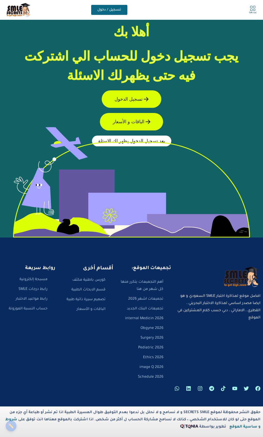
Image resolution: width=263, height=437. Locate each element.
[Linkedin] (188, 388)
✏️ (11, 426)
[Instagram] (200, 388)
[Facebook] (258, 388)
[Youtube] (235, 388)
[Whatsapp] (177, 388)
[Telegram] (211, 388)
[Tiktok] (223, 388)
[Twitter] (246, 388)
